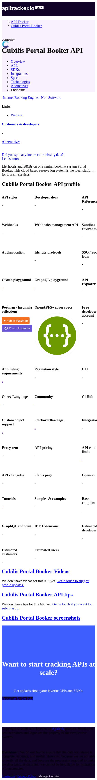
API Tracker (19, 22)
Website (16, 115)
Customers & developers (20, 124)
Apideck (58, 729)
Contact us (8, 776)
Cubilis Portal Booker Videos (35, 571)
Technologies (20, 82)
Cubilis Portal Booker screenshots (41, 618)
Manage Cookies (48, 776)
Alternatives (19, 86)
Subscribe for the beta (17, 698)
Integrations (19, 74)
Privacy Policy (26, 776)
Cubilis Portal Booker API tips (37, 595)
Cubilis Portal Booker (26, 26)
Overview (18, 61)
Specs (15, 78)
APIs (14, 65)
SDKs (15, 70)
